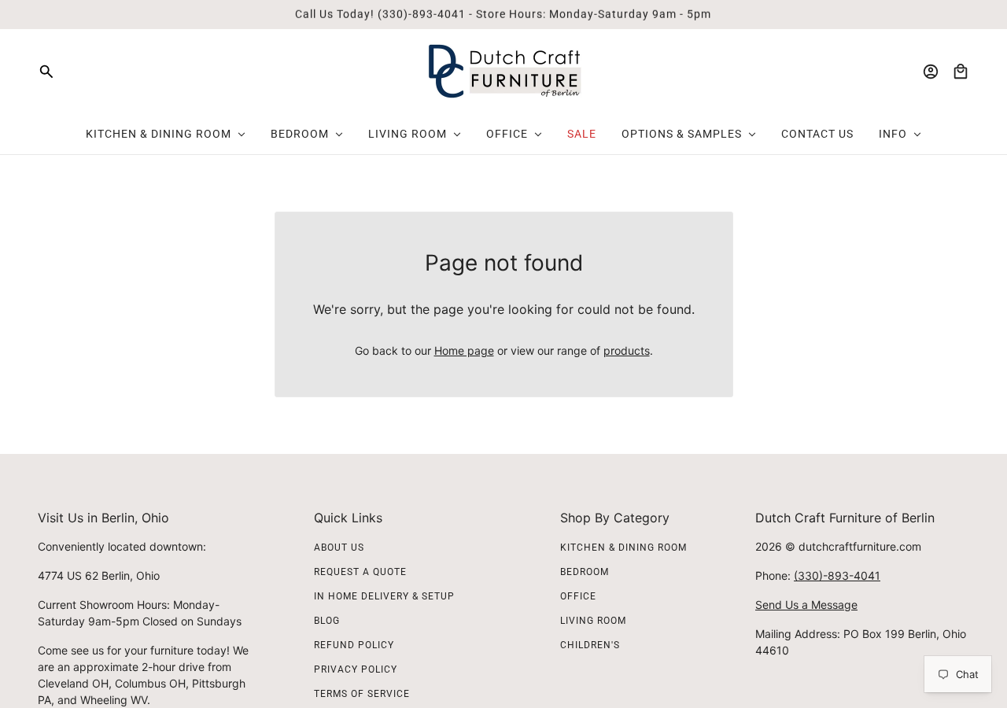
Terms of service (362, 693)
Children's (590, 645)
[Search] (46, 71)
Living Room (593, 620)
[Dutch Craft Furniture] (504, 71)
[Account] (930, 71)
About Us (339, 547)
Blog (327, 620)
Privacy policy (355, 669)
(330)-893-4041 (837, 575)
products (626, 350)
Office (578, 596)
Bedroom (584, 571)
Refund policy (354, 645)
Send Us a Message (806, 604)
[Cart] (960, 71)
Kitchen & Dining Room (623, 547)
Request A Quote (360, 571)
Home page (464, 350)
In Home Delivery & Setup (384, 596)
